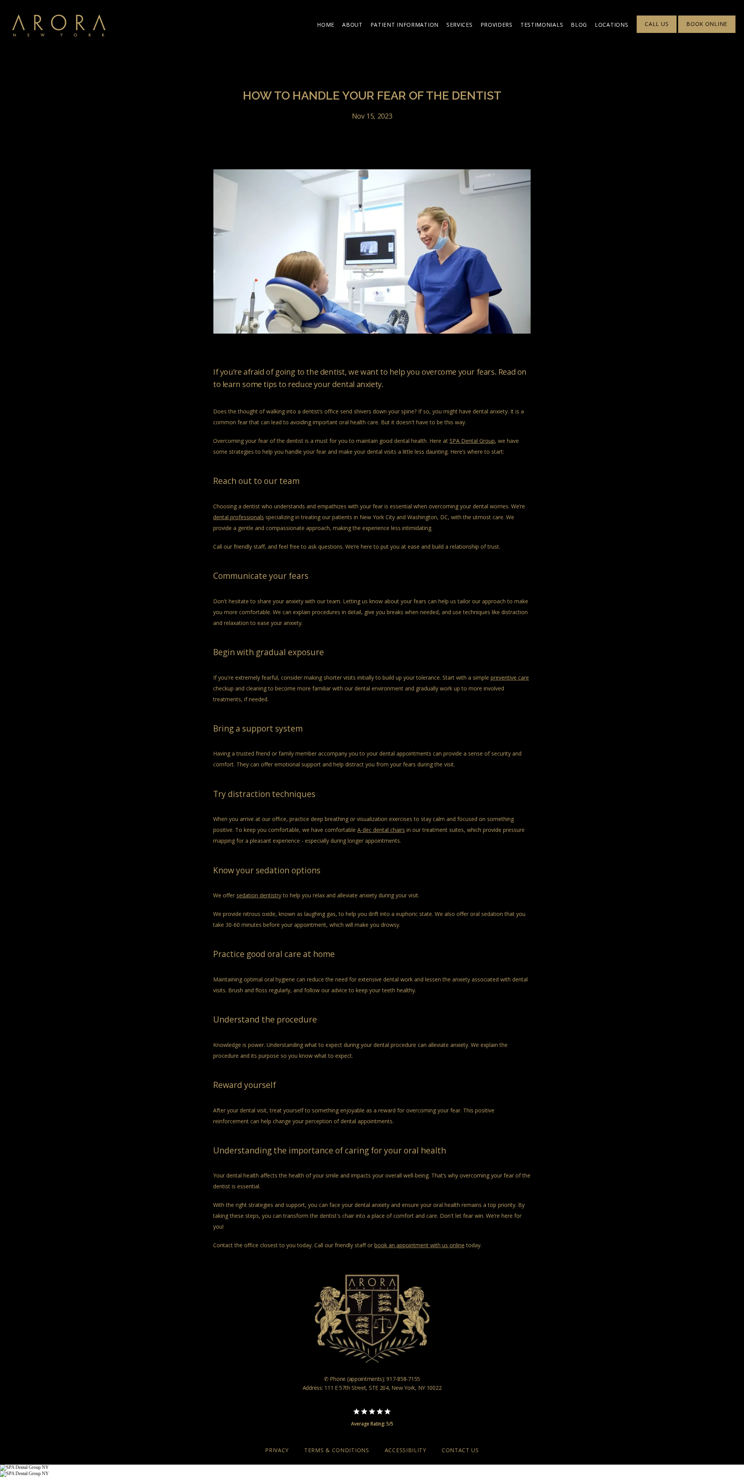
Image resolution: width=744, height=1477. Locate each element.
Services (459, 24)
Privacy (277, 1450)
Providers (496, 24)
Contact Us (460, 1450)
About (352, 24)
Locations (611, 24)
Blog (579, 24)
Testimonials (541, 24)
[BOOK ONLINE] (706, 32)
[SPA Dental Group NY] (24, 1467)
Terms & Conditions (336, 1450)
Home (325, 24)
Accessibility (405, 1450)
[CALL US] (656, 32)
